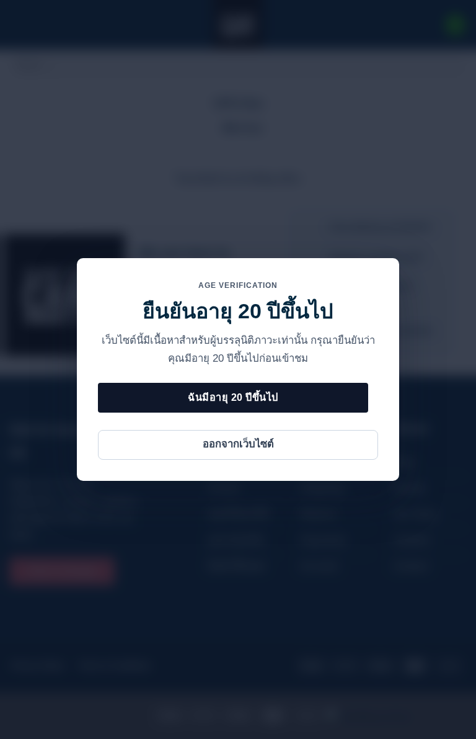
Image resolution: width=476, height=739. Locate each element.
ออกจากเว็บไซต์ (238, 444)
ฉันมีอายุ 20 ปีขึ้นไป (233, 397)
